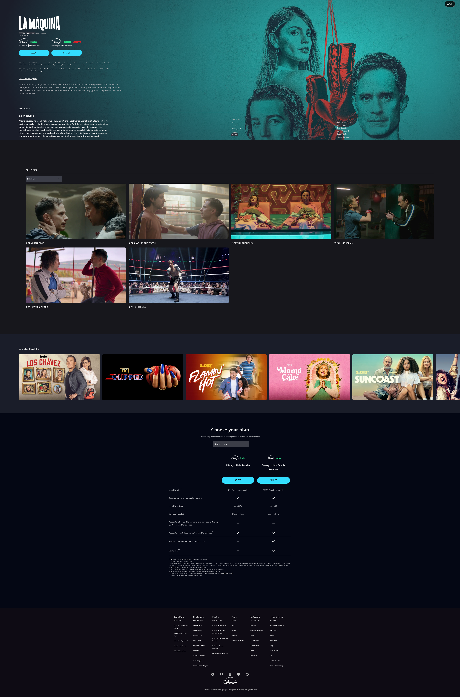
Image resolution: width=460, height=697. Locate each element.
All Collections (255, 620)
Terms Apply (173, 559)
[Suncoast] (392, 377)
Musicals (253, 625)
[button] (201, 617)
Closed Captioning (199, 656)
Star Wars (234, 635)
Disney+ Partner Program (201, 666)
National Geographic (237, 640)
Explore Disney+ (198, 620)
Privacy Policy (178, 620)
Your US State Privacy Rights (180, 634)
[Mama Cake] (309, 377)
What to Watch (197, 635)
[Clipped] (142, 377)
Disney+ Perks (197, 625)
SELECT (34, 53)
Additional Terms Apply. (36, 71)
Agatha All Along (275, 661)
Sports (252, 635)
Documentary (254, 645)
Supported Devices (199, 645)
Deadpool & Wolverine (277, 625)
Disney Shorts (254, 640)
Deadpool (273, 620)
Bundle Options (217, 620)
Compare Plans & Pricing (220, 653)
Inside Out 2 (273, 630)
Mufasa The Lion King (276, 666)
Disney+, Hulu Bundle (219, 625)
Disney (233, 620)
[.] (212, 674)
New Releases (197, 630)
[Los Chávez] (59, 377)
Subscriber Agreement (181, 641)
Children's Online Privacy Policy (181, 627)
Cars (271, 656)
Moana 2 (272, 635)
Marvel (233, 630)
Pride (252, 651)
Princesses (253, 656)
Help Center (197, 640)
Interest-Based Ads (180, 651)
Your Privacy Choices (180, 646)
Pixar (233, 625)
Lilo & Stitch (273, 640)
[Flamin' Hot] (226, 377)
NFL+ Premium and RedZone (218, 647)
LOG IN (450, 4)
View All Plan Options (28, 79)
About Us (196, 651)
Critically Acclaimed (256, 630)
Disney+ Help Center (226, 573)
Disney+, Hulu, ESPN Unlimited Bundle (218, 632)
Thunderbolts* (274, 651)
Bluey (271, 645)
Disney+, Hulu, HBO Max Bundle (220, 639)
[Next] (455, 377)
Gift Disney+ (197, 661)
